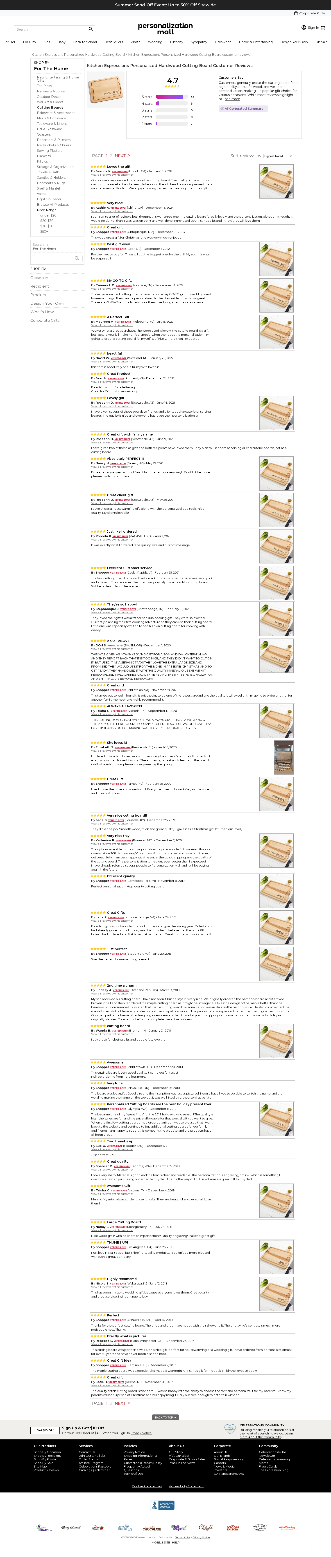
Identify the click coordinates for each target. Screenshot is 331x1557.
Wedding (155, 42)
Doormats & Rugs (51, 183)
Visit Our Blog (179, 1455)
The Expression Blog (273, 1470)
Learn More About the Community (266, 1435)
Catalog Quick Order (94, 1470)
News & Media (224, 1466)
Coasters (44, 134)
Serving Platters (49, 151)
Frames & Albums (51, 91)
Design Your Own (294, 42)
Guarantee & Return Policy (143, 1463)
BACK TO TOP (164, 1417)
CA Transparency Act (229, 1473)
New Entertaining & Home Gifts (58, 79)
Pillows (42, 161)
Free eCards (268, 1466)
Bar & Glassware (49, 129)
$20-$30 (47, 221)
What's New (42, 312)
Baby (61, 42)
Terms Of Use (133, 1473)
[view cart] (323, 27)
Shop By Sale (43, 1463)
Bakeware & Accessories (56, 113)
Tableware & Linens (52, 124)
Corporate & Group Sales (187, 1459)
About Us (220, 1452)
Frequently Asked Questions (137, 1468)
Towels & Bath (48, 172)
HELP (176, 1542)
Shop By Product (46, 1459)
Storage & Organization (55, 167)
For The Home (51, 68)
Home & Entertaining (256, 42)
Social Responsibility (229, 1459)
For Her (9, 42)
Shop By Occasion (47, 1452)
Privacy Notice (141, 1433)
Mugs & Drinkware (51, 118)
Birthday (176, 42)
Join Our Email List (92, 1455)
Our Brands (222, 1455)
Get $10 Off (45, 1430)
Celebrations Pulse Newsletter (272, 1453)
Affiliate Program (91, 1463)
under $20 (48, 215)
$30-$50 (46, 226)
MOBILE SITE (161, 1542)
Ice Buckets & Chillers (54, 145)
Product (38, 295)
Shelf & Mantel (48, 188)
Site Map (40, 1466)
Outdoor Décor (49, 97)
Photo (136, 42)
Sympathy (199, 42)
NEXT (121, 155)
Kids (46, 42)
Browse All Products (53, 205)
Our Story (176, 1452)
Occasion (39, 277)
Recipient (39, 286)
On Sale (321, 42)
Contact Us (87, 1452)
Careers (220, 1463)
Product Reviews (46, 1470)
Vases (41, 194)
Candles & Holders (51, 178)
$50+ (44, 232)
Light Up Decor (49, 199)
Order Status (88, 1459)
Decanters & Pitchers (53, 140)
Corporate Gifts (45, 320)
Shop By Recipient (47, 1455)
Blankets (44, 156)
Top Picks (44, 86)
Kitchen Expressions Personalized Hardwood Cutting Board (149, 65)
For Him (29, 42)
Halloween (223, 42)
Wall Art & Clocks (50, 102)
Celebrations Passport (95, 1466)
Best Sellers (113, 42)
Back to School (85, 42)
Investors (220, 1470)
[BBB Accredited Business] (162, 1509)
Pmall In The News (182, 1463)
